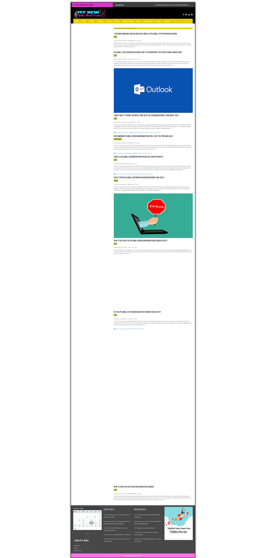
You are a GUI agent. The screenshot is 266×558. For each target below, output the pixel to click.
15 (95, 520)
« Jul (87, 533)
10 (75, 520)
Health (116, 180)
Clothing (93, 21)
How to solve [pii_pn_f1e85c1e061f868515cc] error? (134, 486)
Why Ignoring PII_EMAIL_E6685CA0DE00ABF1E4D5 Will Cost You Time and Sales (143, 136)
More (115, 37)
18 (79, 523)
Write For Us (77, 550)
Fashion (85, 21)
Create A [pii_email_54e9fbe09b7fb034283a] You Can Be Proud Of (138, 156)
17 (75, 523)
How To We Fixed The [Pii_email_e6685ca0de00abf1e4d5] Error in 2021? (140, 240)
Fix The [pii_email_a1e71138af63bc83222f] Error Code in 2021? (137, 312)
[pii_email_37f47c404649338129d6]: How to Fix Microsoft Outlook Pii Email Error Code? (148, 52)
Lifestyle (109, 21)
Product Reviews (148, 21)
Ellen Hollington (120, 40)
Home (76, 21)
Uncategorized (117, 139)
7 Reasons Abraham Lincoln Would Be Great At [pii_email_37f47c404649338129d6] (145, 33)
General (160, 21)
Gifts (138, 21)
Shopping (100, 21)
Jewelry (118, 21)
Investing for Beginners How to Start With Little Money (136, 5)
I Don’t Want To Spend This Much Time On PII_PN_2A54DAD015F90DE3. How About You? (146, 115)
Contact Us (168, 21)
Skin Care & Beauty (129, 21)
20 (87, 523)
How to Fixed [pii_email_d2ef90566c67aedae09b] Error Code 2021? (139, 177)
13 (87, 520)
